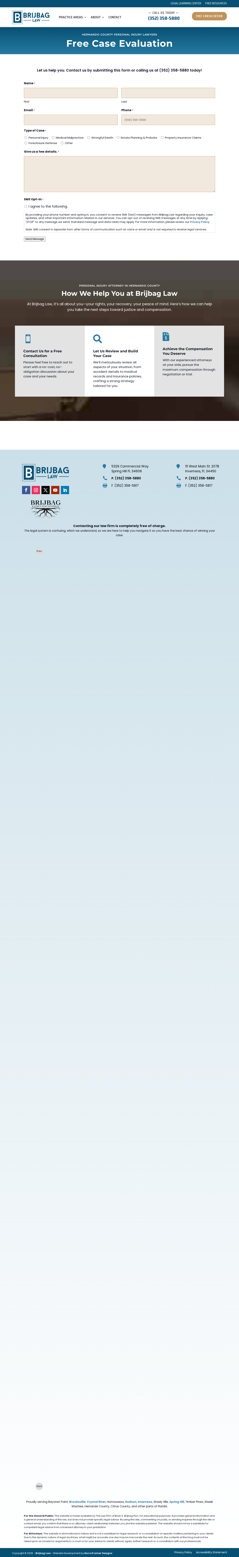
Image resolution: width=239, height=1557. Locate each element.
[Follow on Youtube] (55, 490)
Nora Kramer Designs (98, 1553)
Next (39, 1486)
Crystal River (96, 1502)
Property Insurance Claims (183, 138)
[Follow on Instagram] (36, 490)
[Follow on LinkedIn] (65, 490)
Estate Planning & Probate (139, 138)
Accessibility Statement (211, 1552)
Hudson (130, 1502)
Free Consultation (209, 16)
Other (69, 143)
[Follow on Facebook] (26, 490)
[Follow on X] (45, 490)
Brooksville (77, 1502)
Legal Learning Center (186, 4)
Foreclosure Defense (43, 143)
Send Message (34, 239)
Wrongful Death (102, 138)
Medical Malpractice (70, 138)
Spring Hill (176, 1502)
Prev (39, 551)
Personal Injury (38, 138)
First (27, 102)
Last (124, 102)
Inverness (145, 1502)
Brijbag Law (43, 1553)
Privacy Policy (199, 222)
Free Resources (216, 4)
